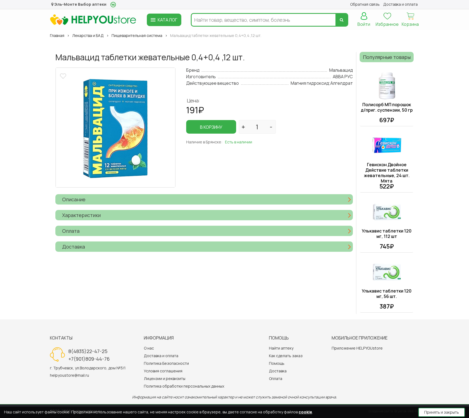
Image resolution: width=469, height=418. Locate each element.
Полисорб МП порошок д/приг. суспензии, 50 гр (387, 107)
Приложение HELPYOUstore (357, 348)
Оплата (275, 378)
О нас (149, 348)
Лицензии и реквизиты (164, 378)
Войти (363, 24)
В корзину (211, 127)
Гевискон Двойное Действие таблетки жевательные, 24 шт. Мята (387, 173)
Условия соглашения (163, 370)
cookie (305, 411)
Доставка (278, 370)
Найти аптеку (281, 348)
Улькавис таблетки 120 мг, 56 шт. (386, 293)
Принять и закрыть (441, 412)
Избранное (387, 24)
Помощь (276, 363)
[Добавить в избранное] (64, 75)
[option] (115, 127)
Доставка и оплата (161, 355)
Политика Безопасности (166, 363)
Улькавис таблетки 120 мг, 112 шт (386, 233)
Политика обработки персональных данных (184, 386)
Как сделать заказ (286, 355)
